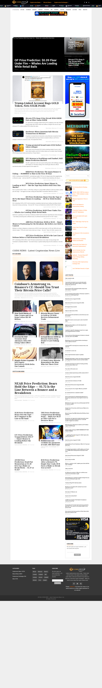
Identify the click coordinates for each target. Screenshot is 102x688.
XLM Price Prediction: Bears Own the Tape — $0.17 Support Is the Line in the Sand (24, 415)
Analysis (85, 9)
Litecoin (62, 9)
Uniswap (56, 9)
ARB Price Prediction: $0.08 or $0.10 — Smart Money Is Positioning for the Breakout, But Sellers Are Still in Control (37, 224)
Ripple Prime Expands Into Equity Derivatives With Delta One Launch (24, 363)
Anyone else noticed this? (71, 495)
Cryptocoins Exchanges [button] (61, 2)
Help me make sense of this (71, 310)
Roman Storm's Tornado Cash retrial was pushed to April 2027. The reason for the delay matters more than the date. (76, 506)
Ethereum (28, 9)
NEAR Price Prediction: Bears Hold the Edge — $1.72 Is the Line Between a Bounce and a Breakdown (36, 388)
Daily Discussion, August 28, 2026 (72, 376)
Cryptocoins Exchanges (19, 576)
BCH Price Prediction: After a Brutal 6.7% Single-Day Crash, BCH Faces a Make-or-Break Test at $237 (50, 464)
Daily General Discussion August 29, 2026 (74, 302)
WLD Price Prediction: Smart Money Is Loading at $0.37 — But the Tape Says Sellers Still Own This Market (36, 185)
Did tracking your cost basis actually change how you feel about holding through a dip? (77, 478)
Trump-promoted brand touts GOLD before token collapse (43, 146)
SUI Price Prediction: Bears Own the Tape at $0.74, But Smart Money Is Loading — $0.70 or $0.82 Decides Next (37, 199)
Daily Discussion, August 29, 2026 (72, 298)
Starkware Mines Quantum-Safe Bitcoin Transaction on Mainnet (42, 133)
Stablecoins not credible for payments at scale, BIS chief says (50, 443)
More (15, 579)
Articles (68, 183)
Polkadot (46, 9)
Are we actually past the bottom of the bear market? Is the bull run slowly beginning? (77, 294)
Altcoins (75, 9)
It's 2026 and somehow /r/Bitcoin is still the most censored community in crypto (76, 473)
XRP (51, 9)
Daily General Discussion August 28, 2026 (74, 384)
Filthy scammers (69, 468)
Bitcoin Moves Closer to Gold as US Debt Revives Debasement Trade (50, 316)
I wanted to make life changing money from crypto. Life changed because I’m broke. (76, 331)
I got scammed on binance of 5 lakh (73, 380)
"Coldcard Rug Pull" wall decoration (73, 482)
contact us (72, 586)
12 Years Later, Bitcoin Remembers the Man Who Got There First (50, 362)
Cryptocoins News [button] (35, 2)
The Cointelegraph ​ (53, 155)
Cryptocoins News (44, 155)
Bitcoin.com (17, 113)
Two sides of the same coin (71, 368)
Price (80, 9)
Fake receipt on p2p (69, 278)
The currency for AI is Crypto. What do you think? (76, 388)
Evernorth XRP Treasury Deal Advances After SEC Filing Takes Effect (23, 340)
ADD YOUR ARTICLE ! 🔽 (77, 180)
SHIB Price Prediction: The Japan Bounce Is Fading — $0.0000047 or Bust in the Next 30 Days (36, 173)
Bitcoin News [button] (47, 2)
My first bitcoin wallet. (70, 459)
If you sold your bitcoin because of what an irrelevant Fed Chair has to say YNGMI (77, 336)
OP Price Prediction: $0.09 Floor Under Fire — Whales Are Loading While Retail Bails (36, 211)
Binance (34, 9)
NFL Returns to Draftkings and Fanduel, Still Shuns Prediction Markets (44, 159)
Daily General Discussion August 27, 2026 (74, 455)
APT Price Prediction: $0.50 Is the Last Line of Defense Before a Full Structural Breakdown (37, 236)
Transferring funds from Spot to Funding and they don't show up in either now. (76, 364)
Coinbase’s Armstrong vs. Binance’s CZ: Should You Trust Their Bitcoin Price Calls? (37, 287)
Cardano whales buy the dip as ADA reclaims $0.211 (77, 372)
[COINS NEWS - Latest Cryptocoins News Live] (20, 2)
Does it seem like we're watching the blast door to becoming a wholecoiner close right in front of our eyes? (76, 398)
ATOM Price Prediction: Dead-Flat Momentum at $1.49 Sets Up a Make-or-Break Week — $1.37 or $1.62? (24, 465)
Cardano (40, 9)
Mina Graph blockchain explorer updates (74, 354)
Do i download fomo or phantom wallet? (74, 392)
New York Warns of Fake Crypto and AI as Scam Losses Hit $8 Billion (24, 316)
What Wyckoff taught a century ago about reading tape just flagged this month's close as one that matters (77, 359)
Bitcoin (22, 9)
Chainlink (68, 9)
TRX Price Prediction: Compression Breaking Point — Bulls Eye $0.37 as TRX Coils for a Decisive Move (51, 416)
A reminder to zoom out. (70, 350)
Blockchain (54, 180)
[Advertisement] (51, 26)
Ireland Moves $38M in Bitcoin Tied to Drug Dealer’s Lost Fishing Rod (51, 340)
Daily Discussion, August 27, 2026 (72, 440)
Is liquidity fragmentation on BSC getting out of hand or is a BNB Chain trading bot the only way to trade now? (77, 450)
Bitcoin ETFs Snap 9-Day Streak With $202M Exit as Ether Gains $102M (43, 119)
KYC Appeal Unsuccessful (71, 306)
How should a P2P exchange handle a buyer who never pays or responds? (76, 289)
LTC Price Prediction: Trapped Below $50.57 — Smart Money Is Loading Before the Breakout (24, 439)
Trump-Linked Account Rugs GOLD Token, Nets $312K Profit (37, 104)
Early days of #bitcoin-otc (71, 491)
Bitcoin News (48, 128)
